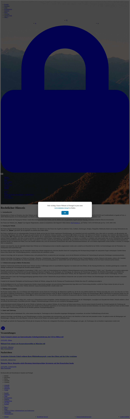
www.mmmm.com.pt (61, 208)
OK (65, 213)
